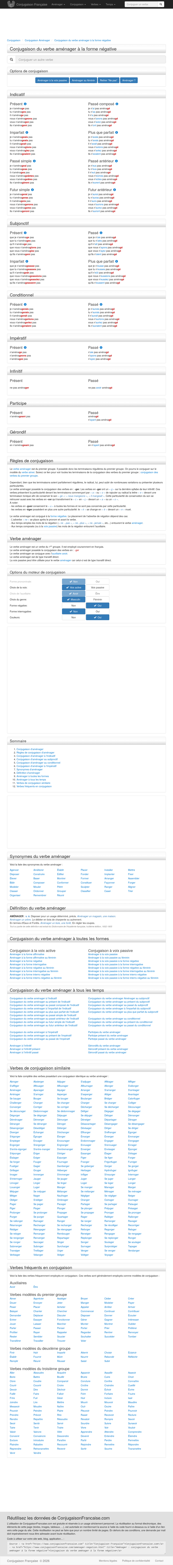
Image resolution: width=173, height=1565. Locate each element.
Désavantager (88, 1123)
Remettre (109, 1444)
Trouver (61, 1340)
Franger (85, 1161)
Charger (85, 1102)
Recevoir (109, 1415)
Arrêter (108, 1307)
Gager (36, 1166)
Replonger (86, 1237)
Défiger (85, 1111)
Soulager (109, 1242)
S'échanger (63, 1132)
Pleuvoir (85, 1410)
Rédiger (14, 1229)
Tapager (132, 1246)
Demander (15, 1315)
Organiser (15, 895)
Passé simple (21, 160)
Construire (39, 874)
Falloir (60, 1393)
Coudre (37, 1381)
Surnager (86, 1246)
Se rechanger (64, 1225)
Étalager (14, 1157)
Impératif (18, 338)
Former (85, 878)
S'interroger (16, 1178)
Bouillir (60, 1376)
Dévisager (86, 1128)
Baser (36, 878)
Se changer (63, 1102)
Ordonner (38, 891)
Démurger (62, 1119)
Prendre (14, 1415)
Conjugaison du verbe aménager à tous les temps (57, 990)
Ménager (109, 1191)
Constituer (86, 882)
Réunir (60, 895)
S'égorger (15, 1136)
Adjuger (61, 1081)
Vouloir (131, 1427)
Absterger (38, 1081)
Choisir (108, 1352)
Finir (12, 1352)
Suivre (107, 1423)
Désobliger (39, 1128)
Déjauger (62, 1115)
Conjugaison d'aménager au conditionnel (38, 762)
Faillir (13, 1393)
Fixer (130, 874)
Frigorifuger (110, 1161)
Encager (37, 1140)
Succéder (109, 1336)
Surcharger (63, 1246)
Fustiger (14, 1166)
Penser (61, 1328)
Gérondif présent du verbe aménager (108, 1049)
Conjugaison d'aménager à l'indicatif (36, 755)
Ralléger (108, 1216)
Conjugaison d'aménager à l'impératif (36, 766)
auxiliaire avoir (59, 553)
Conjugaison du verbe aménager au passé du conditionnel (119, 1025)
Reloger (132, 1229)
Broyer (84, 1298)
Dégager (109, 1111)
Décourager (134, 1107)
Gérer (84, 1319)
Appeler (85, 1307)
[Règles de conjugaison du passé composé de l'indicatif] (117, 104)
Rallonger (133, 1216)
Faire (36, 1393)
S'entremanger (65, 1149)
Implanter (109, 874)
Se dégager (134, 1111)
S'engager (133, 1140)
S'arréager (133, 1090)
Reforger (85, 1229)
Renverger (39, 1237)
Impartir (61, 1352)
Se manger (87, 1187)
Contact (159, 1560)
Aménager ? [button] (128, 80)
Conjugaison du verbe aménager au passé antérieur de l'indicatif (44, 1018)
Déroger (61, 1123)
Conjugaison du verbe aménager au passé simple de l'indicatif (43, 1015)
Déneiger (86, 1119)
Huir (83, 1398)
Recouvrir (62, 1444)
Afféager (108, 1081)
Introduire (38, 1440)
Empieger (15, 1140)
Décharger (86, 1107)
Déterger (62, 1128)
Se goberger (87, 1166)
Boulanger (86, 1098)
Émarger (85, 1136)
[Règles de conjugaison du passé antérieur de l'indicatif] (116, 161)
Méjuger (14, 1191)
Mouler (37, 886)
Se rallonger (16, 1221)
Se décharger (111, 1107)
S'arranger (110, 1090)
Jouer (13, 1323)
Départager (110, 1119)
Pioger (36, 1208)
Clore (13, 1381)
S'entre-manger (41, 1149)
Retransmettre (41, 1448)
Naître (60, 1406)
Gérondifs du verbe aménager (104, 1045)
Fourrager (62, 1161)
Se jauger (62, 1178)
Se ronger (15, 1242)
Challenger (15, 1102)
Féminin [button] (97, 599)
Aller (12, 1372)
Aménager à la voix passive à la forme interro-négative (117, 974)
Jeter (60, 1302)
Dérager (132, 1119)
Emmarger (133, 1136)
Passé (93, 232)
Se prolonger (40, 1212)
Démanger (133, 1115)
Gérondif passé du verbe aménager (107, 1052)
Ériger (36, 1153)
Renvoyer (133, 1332)
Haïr (35, 1352)
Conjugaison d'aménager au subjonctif (37, 759)
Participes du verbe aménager (104, 1032)
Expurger (62, 1157)
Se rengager (134, 1233)
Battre (36, 1376)
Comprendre (135, 1431)
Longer (132, 1183)
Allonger (108, 1085)
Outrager (109, 1199)
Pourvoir (132, 1410)
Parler (13, 1328)
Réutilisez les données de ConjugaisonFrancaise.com (58, 1517)
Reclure (132, 1415)
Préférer (132, 1328)
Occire (107, 1406)
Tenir (36, 1427)
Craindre (109, 1385)
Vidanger (38, 1254)
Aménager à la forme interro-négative (30, 974)
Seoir (12, 1423)
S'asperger (86, 1094)
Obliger (14, 1199)
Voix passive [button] (97, 587)
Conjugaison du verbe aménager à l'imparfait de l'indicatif (40, 1008)
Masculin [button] (74, 599)
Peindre (37, 1410)
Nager (36, 1195)
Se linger (62, 1183)
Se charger (110, 1102)
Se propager (87, 1212)
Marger (132, 1187)
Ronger (132, 1237)
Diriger (108, 1128)
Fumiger (132, 1161)
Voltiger (85, 1254)
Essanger (86, 1153)
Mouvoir (108, 1402)
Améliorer (38, 870)
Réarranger (16, 1225)
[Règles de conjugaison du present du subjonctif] (25, 233)
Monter (84, 1323)
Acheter (61, 1307)
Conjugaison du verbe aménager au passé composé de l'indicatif (44, 1005)
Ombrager (62, 1199)
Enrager (132, 1145)
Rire (59, 1415)
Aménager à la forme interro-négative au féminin (36, 977)
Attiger (107, 1094)
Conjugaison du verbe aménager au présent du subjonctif (119, 1001)
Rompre (108, 1419)
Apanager (38, 1090)
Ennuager (86, 1145)
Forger (131, 882)
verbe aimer (28, 472)
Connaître (133, 1381)
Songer (85, 1242)
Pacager (61, 1204)
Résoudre (62, 1419)
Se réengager (64, 1229)
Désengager (111, 1123)
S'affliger (14, 1085)
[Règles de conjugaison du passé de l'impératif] (101, 348)
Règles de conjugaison (31, 460)
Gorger (108, 1166)
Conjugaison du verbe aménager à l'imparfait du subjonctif (119, 1008)
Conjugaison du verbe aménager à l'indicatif (33, 998)
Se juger (108, 1178)
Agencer (14, 870)
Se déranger (40, 1123)
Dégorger (15, 1115)
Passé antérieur (101, 160)
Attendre (109, 1431)
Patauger (133, 1204)
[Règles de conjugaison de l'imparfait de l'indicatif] (27, 132)
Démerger (38, 1119)
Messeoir (15, 1406)
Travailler (38, 1340)
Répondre (133, 1444)
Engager (109, 1140)
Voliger (60, 1254)
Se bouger (62, 1098)
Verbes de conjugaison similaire (33, 783)
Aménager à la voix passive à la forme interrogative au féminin (121, 971)
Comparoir (62, 1381)
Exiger (36, 1157)
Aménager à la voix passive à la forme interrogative (115, 964)
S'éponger (15, 1153)
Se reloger (15, 1233)
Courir (13, 1385)
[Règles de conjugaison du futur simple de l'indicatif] (32, 190)
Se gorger (133, 1166)
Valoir (13, 1431)
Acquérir (61, 1372)
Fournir (37, 1356)
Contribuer (133, 1311)
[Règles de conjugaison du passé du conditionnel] (101, 304)
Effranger (86, 1132)
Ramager (38, 1221)
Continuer (109, 1311)
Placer (84, 870)
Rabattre (38, 1444)
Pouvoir (14, 1410)
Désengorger (17, 1128)
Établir (60, 870)
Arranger (109, 878)
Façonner (109, 882)
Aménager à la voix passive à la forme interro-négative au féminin (123, 977)
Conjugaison (77, 4)
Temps (110, 4)
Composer (39, 882)
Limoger (14, 1183)
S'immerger (63, 1174)
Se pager (38, 1204)
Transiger (15, 1250)
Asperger (62, 1094)
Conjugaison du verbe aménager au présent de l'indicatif (40, 1001)
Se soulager (134, 1242)
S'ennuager (110, 1145)
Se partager (110, 1204)
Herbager (86, 1170)
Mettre (131, 870)
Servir (60, 1423)
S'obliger (38, 1199)
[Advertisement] (86, 23)
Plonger (61, 1208)
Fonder (85, 874)
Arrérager (15, 1094)
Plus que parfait (101, 132)
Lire (35, 1402)
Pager (13, 1204)
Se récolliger (111, 1225)
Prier (106, 1328)
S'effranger (110, 1132)
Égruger (37, 1136)
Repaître (38, 1419)
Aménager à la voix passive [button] (52, 80)
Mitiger (13, 1195)
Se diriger (133, 1128)
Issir (130, 1398)
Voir (106, 1427)
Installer (108, 870)
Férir (83, 1393)
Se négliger (110, 1195)
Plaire (60, 1410)
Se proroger (134, 1212)
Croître (84, 1385)
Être (35, 1286)
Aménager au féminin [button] (83, 80)
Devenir (85, 1436)
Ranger (108, 886)
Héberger (62, 1170)
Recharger (86, 1225)
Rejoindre (86, 1444)
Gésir (60, 1398)
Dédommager (40, 1111)
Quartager (62, 1216)
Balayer (14, 1311)
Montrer (61, 878)
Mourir (84, 1402)
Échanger (38, 1132)
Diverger (14, 1132)
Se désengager (136, 1123)
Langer (132, 1178)
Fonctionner (63, 1319)
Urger (60, 1250)
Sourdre (85, 1423)
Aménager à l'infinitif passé (24, 1052)
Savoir (131, 1419)
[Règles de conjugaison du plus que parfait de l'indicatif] (116, 132)
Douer (13, 1302)
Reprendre (15, 1448)
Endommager (88, 1140)
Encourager (63, 1140)
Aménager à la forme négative (26, 961)
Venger (84, 1250)
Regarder (86, 1332)
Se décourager (18, 1111)
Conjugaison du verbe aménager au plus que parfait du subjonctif (123, 1011)
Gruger (37, 1170)
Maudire (132, 1402)
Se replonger (111, 1237)
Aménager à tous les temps (31, 779)
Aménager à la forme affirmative (27, 954)
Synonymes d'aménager (30, 769)
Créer (131, 1298)
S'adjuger (86, 1081)
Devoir (13, 1389)
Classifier (86, 891)
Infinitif (16, 371)
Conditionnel (22, 295)
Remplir (14, 1361)
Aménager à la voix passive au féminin (108, 957)
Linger (36, 1183)
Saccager (38, 1242)
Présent (16, 103)
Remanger (39, 1233)
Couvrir (37, 1385)
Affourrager (87, 1085)
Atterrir (84, 1352)
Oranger (85, 1199)
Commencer (87, 1311)
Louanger (15, 1187)
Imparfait (17, 132)
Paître (131, 1406)
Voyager (108, 1254)
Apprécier (38, 1298)
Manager (109, 1187)
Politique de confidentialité (136, 1560)
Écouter (132, 1315)
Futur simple (20, 189)
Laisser (37, 1323)
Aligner (131, 886)
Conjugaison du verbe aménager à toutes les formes (59, 938)
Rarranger (109, 1221)
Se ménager (134, 1191)
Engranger (62, 1145)
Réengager (39, 1229)
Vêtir (59, 1431)
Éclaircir (132, 1352)
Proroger (109, 1212)
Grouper (61, 891)
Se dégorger (40, 1115)
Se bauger (15, 1098)
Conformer (63, 882)
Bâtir (12, 882)
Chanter (37, 1311)
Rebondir (109, 1356)
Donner (108, 1315)
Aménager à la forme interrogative (28, 964)
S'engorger (39, 1145)
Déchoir (61, 1389)
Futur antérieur (100, 189)
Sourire (108, 1448)
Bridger (108, 1098)
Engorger (15, 1145)
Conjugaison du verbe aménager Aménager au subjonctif (118, 998)
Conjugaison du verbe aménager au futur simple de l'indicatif (42, 1022)
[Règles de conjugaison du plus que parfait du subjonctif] (116, 261)
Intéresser (133, 1319)
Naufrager (62, 1195)
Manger (61, 1187)
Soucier (61, 1336)
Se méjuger (39, 1191)
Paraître (61, 1440)
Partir (83, 1440)
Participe (18, 403)
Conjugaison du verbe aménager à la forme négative (63, 48)
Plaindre (14, 1444)
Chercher (62, 1311)
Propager (62, 1212)
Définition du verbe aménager (38, 908)
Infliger (84, 1174)
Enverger (86, 1149)
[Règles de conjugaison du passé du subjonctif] (101, 233)
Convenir (14, 1436)
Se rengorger (17, 1237)
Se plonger (86, 1208)
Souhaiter (86, 1336)
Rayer (36, 1332)
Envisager (109, 1149)
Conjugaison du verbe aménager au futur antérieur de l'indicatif (43, 1025)
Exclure (14, 1440)
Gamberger (63, 1166)
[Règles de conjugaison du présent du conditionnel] (25, 304)
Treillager (38, 1250)
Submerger (16, 1246)
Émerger (109, 1136)
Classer (14, 891)
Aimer (13, 1298)
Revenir (61, 1448)
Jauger (37, 1178)
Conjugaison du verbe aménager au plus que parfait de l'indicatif (44, 1011)
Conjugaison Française (31, 4)
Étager (108, 1153)
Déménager (16, 1119)
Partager (85, 1204)
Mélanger (62, 1191)
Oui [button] (98, 605)
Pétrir (60, 886)
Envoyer (37, 1302)
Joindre (14, 1402)
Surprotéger (110, 1246)
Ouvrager (133, 1199)
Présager (133, 1208)
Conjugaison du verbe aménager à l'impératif (34, 1032)
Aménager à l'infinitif (20, 1045)
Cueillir (131, 1385)
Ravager (132, 1221)
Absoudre (38, 1372)
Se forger (15, 1161)
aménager (137, 523)
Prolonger (15, 1212)
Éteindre (132, 1436)
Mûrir (60, 1356)
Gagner (108, 1319)
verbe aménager (22, 468)
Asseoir (132, 1372)
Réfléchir (133, 1356)
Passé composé (101, 103)
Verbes (95, 4)
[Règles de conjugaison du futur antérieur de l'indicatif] (114, 190)
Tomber (132, 1336)
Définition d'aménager (28, 772)
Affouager (38, 1085)
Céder (107, 1298)
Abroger (14, 1081)
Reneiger (86, 1233)
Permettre (133, 1440)
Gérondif (18, 432)
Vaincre (37, 1431)
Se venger (109, 1250)
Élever (13, 878)
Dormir (84, 1389)
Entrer (13, 1319)
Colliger (132, 1102)
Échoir (107, 1389)
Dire (35, 1389)
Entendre (109, 1436)
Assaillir (108, 1372)
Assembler (133, 878)
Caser (107, 891)
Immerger (38, 1174)
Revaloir (85, 1419)
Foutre (131, 1393)
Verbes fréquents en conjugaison (34, 786)
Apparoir (85, 1372)
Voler (83, 1340)
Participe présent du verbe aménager (108, 1035)
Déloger (108, 1115)
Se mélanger (87, 1191)
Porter (84, 1328)
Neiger (131, 1195)
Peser (13, 1307)
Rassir (84, 1415)
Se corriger (63, 1107)
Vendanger (134, 1250)
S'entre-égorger (18, 1149)
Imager (13, 1174)
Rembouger (63, 1233)
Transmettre (134, 1448)
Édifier (60, 874)
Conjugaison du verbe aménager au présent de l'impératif (40, 1035)
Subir (107, 1361)
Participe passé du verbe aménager (107, 1038)
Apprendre (86, 1431)
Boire (12, 1376)
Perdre (108, 1440)
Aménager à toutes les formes (33, 776)
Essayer (37, 1319)
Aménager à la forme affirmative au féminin (33, 957)
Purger (13, 1216)
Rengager (109, 1233)
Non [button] (73, 605)
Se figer (108, 1157)
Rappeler (62, 1332)
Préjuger (109, 1208)
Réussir (61, 1361)
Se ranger (86, 1221)
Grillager (14, 1170)
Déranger (15, 1123)
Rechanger (39, 1225)
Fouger (37, 1161)
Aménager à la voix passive (103, 954)
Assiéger (61, 1298)
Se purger (38, 1216)
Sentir (36, 1423)
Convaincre (39, 1436)
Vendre (37, 1453)
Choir (131, 1376)
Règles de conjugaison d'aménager (35, 752)
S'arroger (38, 1094)
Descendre (63, 1436)
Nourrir (84, 1356)
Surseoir (132, 1423)
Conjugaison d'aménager (30, 749)
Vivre (83, 1427)
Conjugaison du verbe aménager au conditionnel (114, 1018)
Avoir (12, 1286)
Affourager (62, 1085)
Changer (38, 1102)
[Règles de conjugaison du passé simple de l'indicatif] (34, 161)
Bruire (84, 1376)
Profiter (14, 1332)
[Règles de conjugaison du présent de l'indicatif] (25, 104)
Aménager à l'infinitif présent (25, 1049)
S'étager (132, 1153)
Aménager (57, 4)
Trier (130, 891)
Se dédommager (66, 1111)
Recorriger (133, 1225)
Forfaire (108, 1393)
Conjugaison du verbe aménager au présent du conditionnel (120, 1022)
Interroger (133, 1174)
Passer (37, 1328)
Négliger (85, 1195)
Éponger (132, 1149)
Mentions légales (108, 1560)
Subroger (38, 1246)
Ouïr (83, 1406)
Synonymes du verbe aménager (40, 856)
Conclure (85, 1381)
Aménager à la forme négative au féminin (32, 967)
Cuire (107, 1376)
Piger (12, 1208)
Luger (36, 1187)
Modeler (14, 886)
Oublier (132, 1323)
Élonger (61, 1136)
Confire (108, 1381)
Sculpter (85, 886)
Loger (84, 1183)
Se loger (108, 1183)
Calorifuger (134, 1098)
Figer (83, 1157)
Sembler (37, 1336)
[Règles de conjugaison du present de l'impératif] (25, 348)
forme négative (59, 516)
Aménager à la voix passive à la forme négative (113, 961)
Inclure (108, 1398)
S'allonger (133, 1085)
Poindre (108, 1410)
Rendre (14, 1419)
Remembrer (39, 895)
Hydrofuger (110, 1170)
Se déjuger (86, 1115)
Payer (131, 1302)
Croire (60, 1385)
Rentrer (108, 1332)
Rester (13, 1336)
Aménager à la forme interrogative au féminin (34, 971)
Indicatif (17, 94)
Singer (60, 1242)
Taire (12, 1427)
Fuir (35, 1398)
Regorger (109, 1229)
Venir (12, 1453)
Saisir (84, 1361)
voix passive (50, 526)
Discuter (61, 1315)
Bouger (37, 1098)
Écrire (131, 1389)
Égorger (132, 1132)
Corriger (37, 1107)
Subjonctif (19, 223)
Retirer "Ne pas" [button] (108, 80)
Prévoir (37, 1415)
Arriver (131, 1307)
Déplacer (38, 1315)
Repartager (63, 1237)
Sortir (83, 1448)
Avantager (133, 1094)
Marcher (61, 1323)
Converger (15, 1107)
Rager (84, 1216)
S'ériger (61, 1153)
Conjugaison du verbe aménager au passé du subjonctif (118, 1005)
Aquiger (61, 1090)
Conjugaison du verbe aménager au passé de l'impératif (40, 1038)
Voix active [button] (75, 587)
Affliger (131, 1081)
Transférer (15, 1340)
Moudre (37, 1406)
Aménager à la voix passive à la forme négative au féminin (119, 967)
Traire (60, 1427)
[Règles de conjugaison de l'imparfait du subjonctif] (27, 261)
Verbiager (15, 1254)
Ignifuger (133, 1170)
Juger (84, 1178)
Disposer (14, 874)
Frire (12, 1398)
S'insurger (109, 1174)
